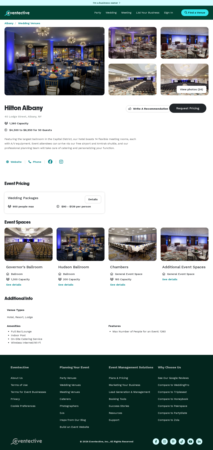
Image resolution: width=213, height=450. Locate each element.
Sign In (168, 12)
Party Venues (68, 378)
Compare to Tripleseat (172, 392)
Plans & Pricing (118, 378)
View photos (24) (191, 89)
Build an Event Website (74, 427)
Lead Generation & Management (129, 392)
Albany (8, 23)
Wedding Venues (29, 23)
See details (13, 284)
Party (97, 12)
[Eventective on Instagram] (164, 441)
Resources (115, 413)
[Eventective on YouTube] (190, 441)
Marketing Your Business (124, 385)
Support (114, 420)
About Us (17, 378)
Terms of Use (19, 385)
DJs (62, 413)
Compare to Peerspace (172, 406)
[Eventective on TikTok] (182, 441)
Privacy (15, 399)
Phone (36, 161)
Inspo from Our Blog (73, 420)
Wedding (111, 12)
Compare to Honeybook (173, 399)
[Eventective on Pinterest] (173, 441)
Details (93, 199)
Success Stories (119, 406)
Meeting (126, 12)
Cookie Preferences (23, 406)
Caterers (65, 399)
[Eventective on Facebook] (156, 441)
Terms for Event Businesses (28, 392)
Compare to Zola (168, 420)
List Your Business (147, 12)
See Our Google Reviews (173, 378)
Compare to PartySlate (172, 413)
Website (16, 161)
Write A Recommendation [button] (150, 108)
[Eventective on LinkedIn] (199, 441)
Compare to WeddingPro (173, 385)
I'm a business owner (105, 2)
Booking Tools (117, 399)
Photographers (69, 406)
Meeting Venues (70, 392)
